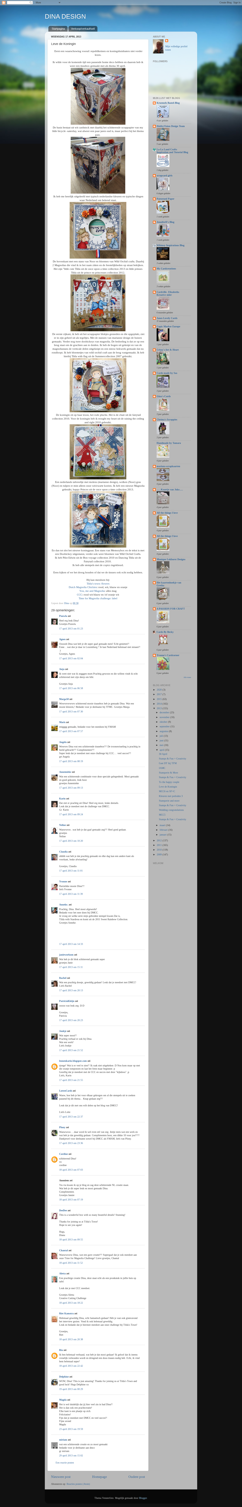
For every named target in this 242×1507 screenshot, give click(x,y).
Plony (62, 1127)
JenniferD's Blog (165, 222)
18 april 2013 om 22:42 (71, 1366)
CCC (79, 594)
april (162, 750)
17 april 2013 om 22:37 (71, 1116)
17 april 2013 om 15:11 (71, 967)
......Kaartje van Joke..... (170, 489)
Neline (62, 825)
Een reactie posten (65, 1462)
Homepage (99, 1477)
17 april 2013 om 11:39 (71, 894)
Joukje (62, 1031)
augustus (164, 731)
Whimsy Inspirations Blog (170, 245)
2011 (159, 845)
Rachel (62, 978)
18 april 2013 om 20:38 (71, 1339)
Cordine (63, 1154)
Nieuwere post (61, 1477)
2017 (159, 694)
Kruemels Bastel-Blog (168, 103)
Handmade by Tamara (169, 443)
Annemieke (65, 772)
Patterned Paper (165, 198)
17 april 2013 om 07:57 (71, 731)
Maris (62, 722)
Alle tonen (187, 677)
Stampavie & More (168, 772)
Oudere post (136, 1477)
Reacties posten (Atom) (78, 1484)
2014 (159, 703)
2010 (159, 849)
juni (162, 740)
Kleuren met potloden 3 (171, 796)
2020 (159, 689)
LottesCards (65, 1090)
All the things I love (167, 513)
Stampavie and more (169, 800)
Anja (61, 669)
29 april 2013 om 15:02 (71, 1455)
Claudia (63, 851)
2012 (159, 840)
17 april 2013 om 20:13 (71, 990)
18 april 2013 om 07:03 (71, 1169)
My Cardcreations (166, 268)
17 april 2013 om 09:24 (71, 814)
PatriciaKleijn (66, 1001)
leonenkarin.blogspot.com (73, 1061)
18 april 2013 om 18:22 (71, 1303)
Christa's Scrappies (167, 419)
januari (163, 834)
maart (163, 825)
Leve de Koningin (168, 786)
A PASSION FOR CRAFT (171, 608)
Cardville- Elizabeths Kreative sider (168, 293)
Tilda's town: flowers (98, 583)
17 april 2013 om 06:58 (71, 688)
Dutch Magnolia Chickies (83, 587)
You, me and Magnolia (92, 590)
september (165, 726)
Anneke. (63, 904)
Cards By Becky (165, 632)
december (165, 712)
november (165, 717)
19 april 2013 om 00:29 (71, 1389)
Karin (62, 798)
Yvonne (63, 881)
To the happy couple (169, 782)
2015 (159, 699)
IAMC (162, 768)
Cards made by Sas (167, 373)
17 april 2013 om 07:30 (71, 711)
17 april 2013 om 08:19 (71, 761)
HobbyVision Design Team (171, 126)
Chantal (63, 1250)
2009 (159, 854)
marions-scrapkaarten (168, 466)
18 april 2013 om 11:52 (71, 1263)
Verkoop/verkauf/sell (83, 28)
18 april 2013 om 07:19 (71, 1199)
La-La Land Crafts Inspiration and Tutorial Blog (172, 151)
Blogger (143, 1498)
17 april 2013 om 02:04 (71, 658)
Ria (61, 1350)
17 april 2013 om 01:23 (71, 628)
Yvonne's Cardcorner (168, 655)
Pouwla (63, 616)
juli (162, 736)
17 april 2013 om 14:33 (71, 944)
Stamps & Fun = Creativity (172, 758)
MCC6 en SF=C (167, 791)
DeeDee (63, 1210)
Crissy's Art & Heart (168, 349)
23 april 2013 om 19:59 (71, 1429)
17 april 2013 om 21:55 (71, 1080)
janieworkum (66, 954)
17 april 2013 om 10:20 (71, 841)
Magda (63, 1399)
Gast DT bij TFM (168, 763)
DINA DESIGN (65, 16)
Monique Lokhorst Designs (171, 559)
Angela (63, 742)
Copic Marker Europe (168, 326)
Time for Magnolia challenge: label (98, 598)
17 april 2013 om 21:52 (71, 1050)
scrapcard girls (164, 175)
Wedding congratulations (171, 810)
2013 (159, 708)
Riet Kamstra (66, 1313)
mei (162, 745)
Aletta (62, 1273)
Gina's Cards (164, 396)
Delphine (64, 1376)
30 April (163, 754)
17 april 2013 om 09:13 (71, 787)
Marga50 (64, 699)
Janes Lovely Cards (167, 318)
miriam (63, 1439)
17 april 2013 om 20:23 (71, 1020)
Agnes (62, 639)
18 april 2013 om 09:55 (71, 1239)
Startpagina (58, 28)
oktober (164, 722)
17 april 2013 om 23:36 (71, 1143)
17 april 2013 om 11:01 (71, 870)
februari (164, 830)
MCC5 (162, 814)
